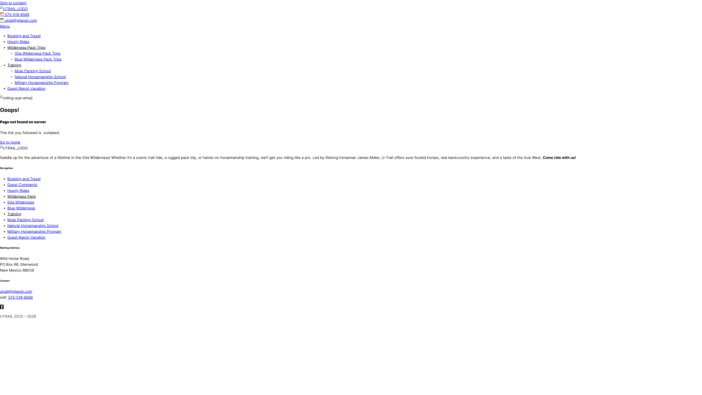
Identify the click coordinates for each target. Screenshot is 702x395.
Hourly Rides (18, 42)
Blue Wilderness (21, 208)
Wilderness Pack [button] (21, 196)
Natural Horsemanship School (40, 77)
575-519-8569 (20, 297)
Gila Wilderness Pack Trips (38, 53)
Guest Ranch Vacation (26, 88)
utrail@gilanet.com (16, 291)
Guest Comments (22, 185)
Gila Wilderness (20, 202)
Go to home (10, 142)
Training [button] (14, 65)
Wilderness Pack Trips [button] (26, 47)
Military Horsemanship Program (42, 82)
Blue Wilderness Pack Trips (38, 59)
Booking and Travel (24, 36)
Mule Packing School (33, 71)
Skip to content (13, 3)
